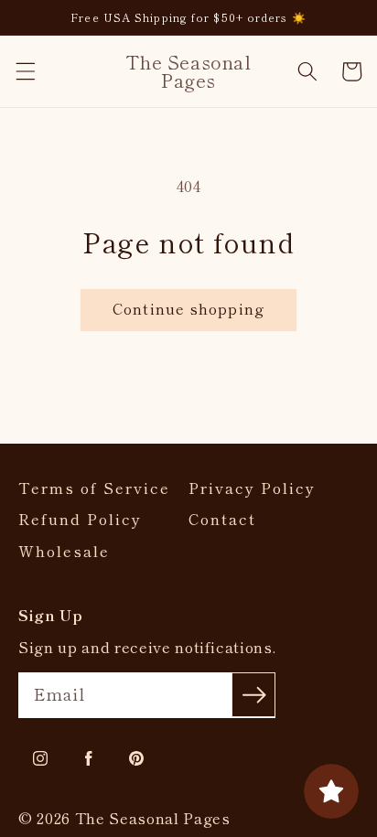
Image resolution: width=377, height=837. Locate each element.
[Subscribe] (253, 694)
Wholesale (64, 551)
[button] (25, 71)
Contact (222, 519)
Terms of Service (94, 488)
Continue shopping (188, 308)
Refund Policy (80, 519)
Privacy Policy (252, 488)
